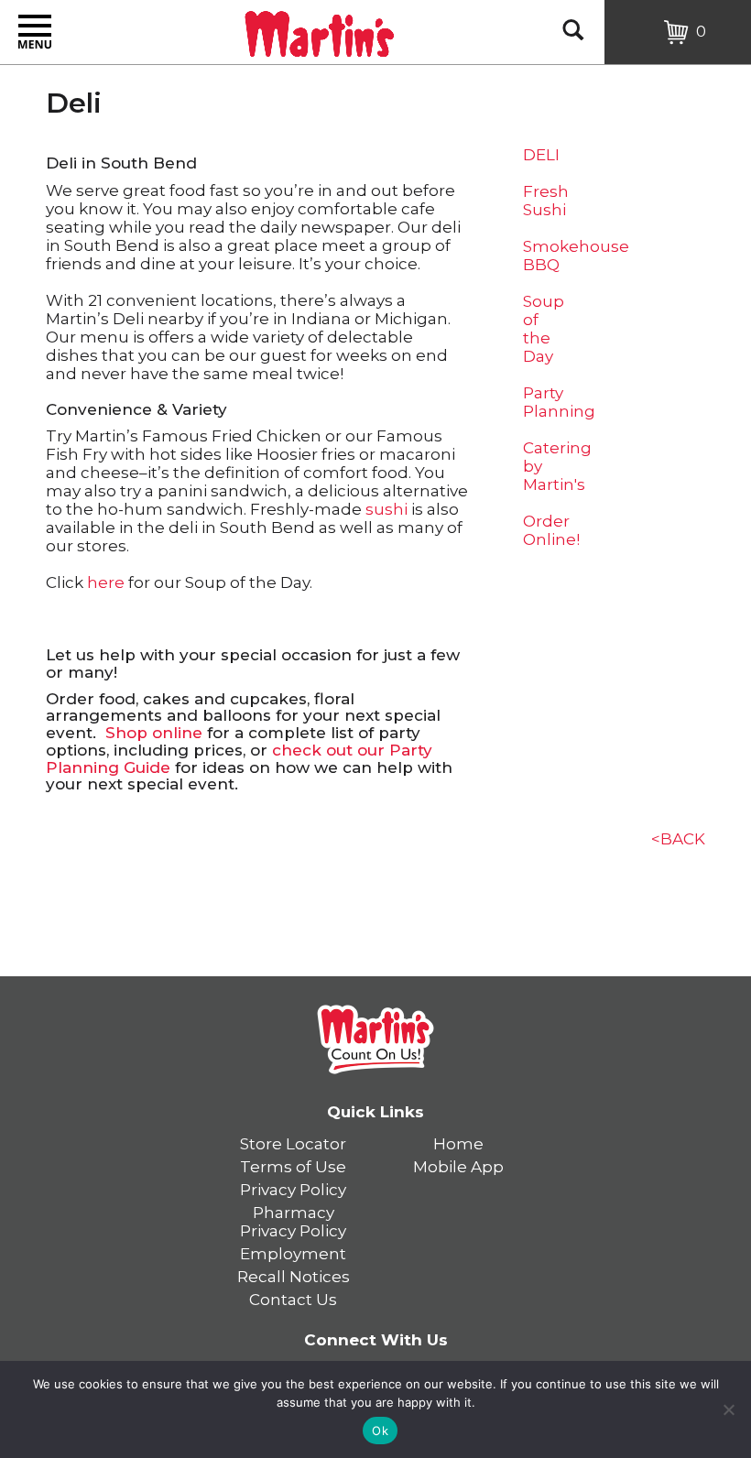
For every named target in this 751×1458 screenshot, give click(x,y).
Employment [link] (293, 1254)
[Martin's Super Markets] (319, 30)
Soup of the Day (543, 328)
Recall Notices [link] (293, 1277)
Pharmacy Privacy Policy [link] (293, 1221)
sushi (386, 509)
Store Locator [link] (293, 1144)
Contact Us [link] (293, 1299)
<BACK (678, 839)
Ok (380, 1430)
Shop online (153, 733)
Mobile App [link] (458, 1167)
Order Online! (551, 530)
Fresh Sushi (546, 200)
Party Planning (559, 402)
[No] (728, 1409)
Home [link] (458, 1144)
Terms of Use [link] (293, 1167)
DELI (541, 155)
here (106, 582)
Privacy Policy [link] (293, 1190)
